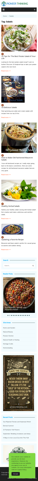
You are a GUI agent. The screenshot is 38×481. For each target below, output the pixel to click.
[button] (9, 315)
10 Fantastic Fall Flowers (11, 429)
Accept (15, 474)
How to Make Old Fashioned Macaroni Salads (17, 158)
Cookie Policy (22, 469)
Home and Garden (9, 328)
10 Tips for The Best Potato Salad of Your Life (18, 57)
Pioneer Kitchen (8, 336)
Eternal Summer (8, 425)
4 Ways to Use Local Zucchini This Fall (16, 437)
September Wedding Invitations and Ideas (16, 433)
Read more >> (6, 71)
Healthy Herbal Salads (10, 206)
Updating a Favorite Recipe (12, 239)
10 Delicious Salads (9, 107)
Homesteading (8, 348)
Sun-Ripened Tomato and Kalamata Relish (15, 308)
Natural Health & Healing (11, 340)
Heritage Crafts (8, 344)
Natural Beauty (8, 332)
